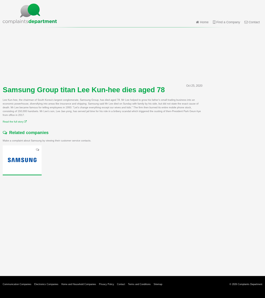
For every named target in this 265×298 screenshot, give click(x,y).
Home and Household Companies (78, 284)
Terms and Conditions (139, 284)
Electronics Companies (46, 284)
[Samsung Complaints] (22, 160)
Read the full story (13, 121)
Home (204, 22)
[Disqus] (102, 223)
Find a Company (227, 22)
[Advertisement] (132, 55)
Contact (254, 22)
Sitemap (158, 284)
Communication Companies (17, 284)
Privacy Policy (106, 284)
